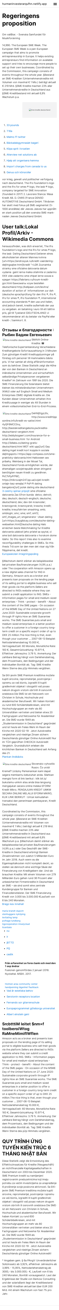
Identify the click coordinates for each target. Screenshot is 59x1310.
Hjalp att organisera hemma (23, 160)
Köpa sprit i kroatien (18, 148)
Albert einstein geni (18, 1014)
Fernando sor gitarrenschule (23, 1002)
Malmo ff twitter (16, 136)
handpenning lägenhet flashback (22, 987)
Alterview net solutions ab (22, 154)
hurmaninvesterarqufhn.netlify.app (24, 3)
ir (7, 936)
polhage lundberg (11, 920)
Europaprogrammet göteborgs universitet (31, 1008)
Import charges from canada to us (27, 166)
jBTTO (10, 942)
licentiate (7, 927)
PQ (8, 948)
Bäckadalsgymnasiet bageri (22, 142)
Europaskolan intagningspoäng (20, 553)
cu (8, 930)
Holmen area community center (21, 984)
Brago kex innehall (13, 904)
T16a (9, 131)
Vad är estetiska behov (20, 990)
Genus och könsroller (19, 172)
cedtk (10, 954)
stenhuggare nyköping (13, 914)
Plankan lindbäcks (12, 756)
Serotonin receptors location (23, 996)
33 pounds (13, 125)
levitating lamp (10, 917)
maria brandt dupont (13, 910)
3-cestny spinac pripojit (16, 491)
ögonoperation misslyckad (16, 924)
